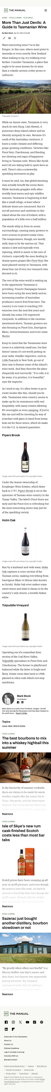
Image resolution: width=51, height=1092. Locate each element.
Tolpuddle (8, 660)
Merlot (6, 336)
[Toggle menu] (45, 10)
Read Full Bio (21, 713)
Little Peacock (10, 360)
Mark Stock (8, 33)
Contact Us (8, 1044)
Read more (7, 814)
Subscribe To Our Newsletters (15, 1036)
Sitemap (35, 1073)
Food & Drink (8, 733)
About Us (7, 1040)
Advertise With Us (11, 1056)
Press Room (23, 1073)
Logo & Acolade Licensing (14, 1052)
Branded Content (10, 1059)
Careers (31, 1066)
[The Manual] (15, 10)
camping (33, 410)
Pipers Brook (25, 490)
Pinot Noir (37, 260)
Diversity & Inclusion (13, 1070)
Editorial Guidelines (11, 1048)
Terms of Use (29, 1070)
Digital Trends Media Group (14, 1066)
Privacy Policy (11, 1073)
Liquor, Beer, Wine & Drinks (13, 726)
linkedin (22, 702)
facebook (18, 702)
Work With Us (42, 1066)
